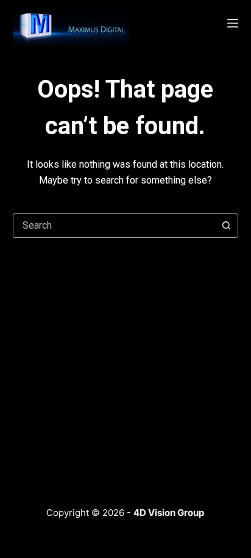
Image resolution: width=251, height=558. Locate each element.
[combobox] (114, 225)
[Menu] (232, 23)
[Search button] (226, 225)
